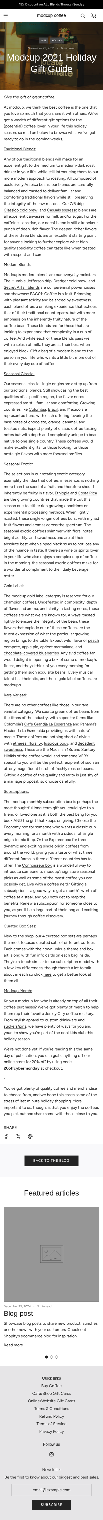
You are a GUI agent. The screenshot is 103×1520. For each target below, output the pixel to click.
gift (43, 40)
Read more (13, 1345)
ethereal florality (27, 743)
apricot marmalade (57, 646)
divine (84, 736)
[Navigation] (5, 15)
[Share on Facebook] (6, 1137)
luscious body (56, 743)
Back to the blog (51, 1161)
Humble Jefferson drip (32, 281)
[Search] (82, 15)
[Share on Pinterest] (30, 1137)
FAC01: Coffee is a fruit (51, 293)
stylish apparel (26, 1020)
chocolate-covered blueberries (31, 653)
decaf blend (55, 222)
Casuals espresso (62, 210)
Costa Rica (87, 493)
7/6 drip (77, 203)
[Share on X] (18, 1137)
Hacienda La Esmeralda (24, 730)
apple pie (30, 646)
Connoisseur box (37, 865)
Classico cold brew (21, 210)
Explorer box (60, 839)
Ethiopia (62, 493)
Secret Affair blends (22, 287)
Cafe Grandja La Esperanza (48, 724)
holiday (57, 40)
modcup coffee (51, 15)
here (48, 974)
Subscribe (51, 1505)
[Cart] (93, 15)
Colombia (37, 409)
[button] (46, 1357)
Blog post (18, 1313)
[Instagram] (51, 1454)
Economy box (16, 827)
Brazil (53, 409)
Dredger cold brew (70, 281)
